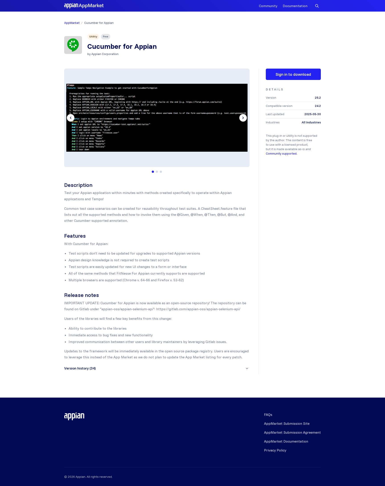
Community (268, 6)
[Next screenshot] (243, 118)
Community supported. (281, 153)
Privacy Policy (275, 450)
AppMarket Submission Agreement (292, 432)
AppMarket (72, 23)
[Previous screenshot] (70, 118)
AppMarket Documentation (286, 441)
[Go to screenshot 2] (157, 172)
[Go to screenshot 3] (161, 172)
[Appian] (74, 416)
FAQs (268, 414)
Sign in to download (293, 74)
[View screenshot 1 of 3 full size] (156, 118)
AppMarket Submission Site (286, 423)
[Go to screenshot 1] (153, 172)
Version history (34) (80, 368)
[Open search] (317, 6)
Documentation (295, 6)
